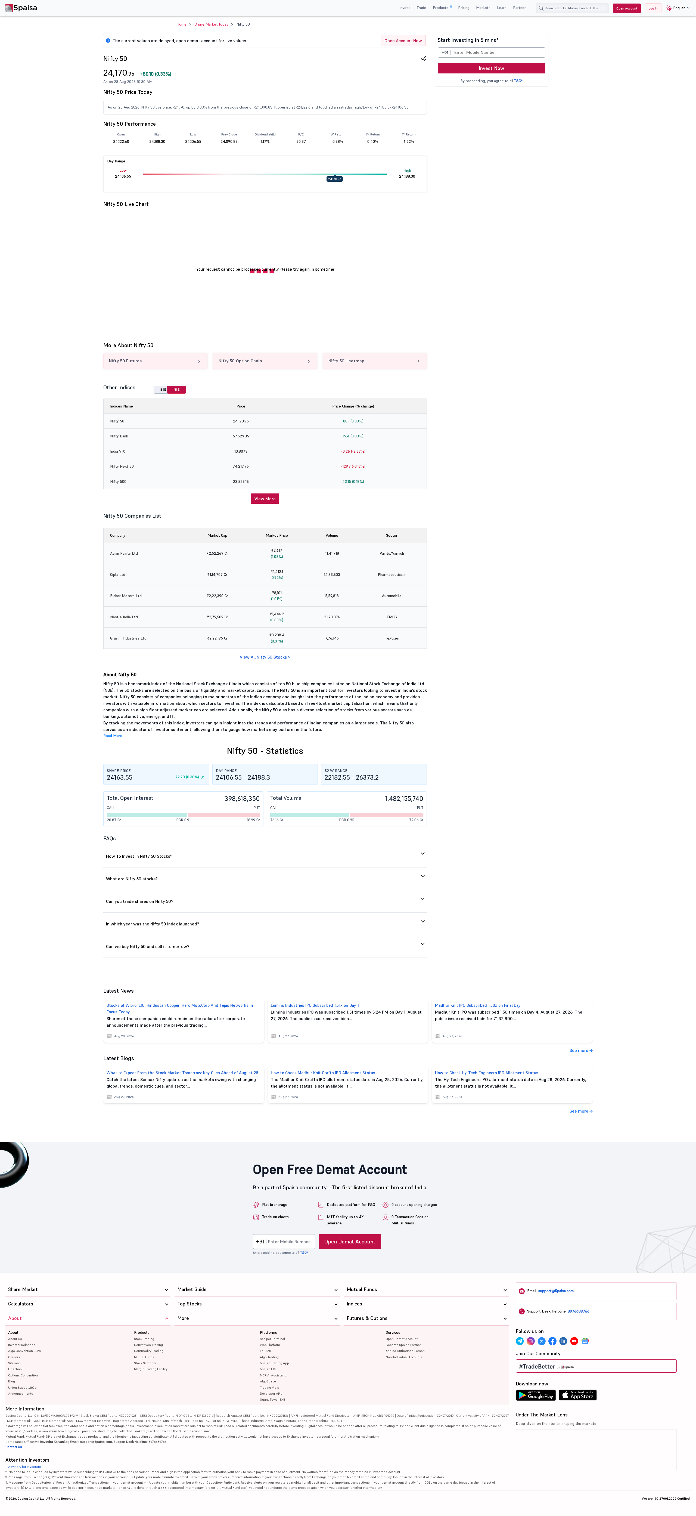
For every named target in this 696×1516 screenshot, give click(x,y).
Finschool (15, 1369)
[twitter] (541, 1341)
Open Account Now (403, 40)
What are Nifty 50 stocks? (132, 878)
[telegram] (520, 1341)
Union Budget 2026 (22, 1387)
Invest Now (491, 68)
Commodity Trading (148, 1351)
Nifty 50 (117, 421)
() (155, 74)
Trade (421, 7)
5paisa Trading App (274, 1363)
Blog (11, 1381)
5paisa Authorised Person (405, 1351)
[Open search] (541, 8)
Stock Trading (144, 1339)
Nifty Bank (119, 436)
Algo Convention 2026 (24, 1351)
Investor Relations (21, 1345)
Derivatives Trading (148, 1345)
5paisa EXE (268, 1369)
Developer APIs (271, 1393)
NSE (176, 389)
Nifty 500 (118, 481)
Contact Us (13, 1447)
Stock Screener (145, 1363)
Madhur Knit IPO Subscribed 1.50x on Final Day (478, 1005)
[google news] (585, 1341)
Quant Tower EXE (272, 1399)
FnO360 (265, 1351)
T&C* (518, 80)
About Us (15, 1339)
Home (182, 24)
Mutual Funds (144, 1357)
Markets (483, 7)
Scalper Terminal (272, 1339)
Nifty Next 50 (122, 466)
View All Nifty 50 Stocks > (265, 657)
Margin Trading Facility (150, 1369)
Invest (404, 7)
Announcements (20, 1393)
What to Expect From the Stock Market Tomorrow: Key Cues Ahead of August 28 (182, 1072)
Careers (14, 1357)
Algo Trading (269, 1357)
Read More (112, 735)
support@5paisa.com (556, 1290)
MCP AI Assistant (273, 1375)
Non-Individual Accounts (404, 1357)
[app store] (578, 1397)
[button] (676, 8)
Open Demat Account (349, 1241)
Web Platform (270, 1345)
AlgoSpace (268, 1381)
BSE (163, 389)
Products (441, 7)
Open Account (626, 8)
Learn (502, 7)
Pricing (464, 7)
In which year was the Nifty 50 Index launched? (152, 924)
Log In (653, 8)
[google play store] (536, 1397)
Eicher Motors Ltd (126, 595)
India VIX (117, 451)
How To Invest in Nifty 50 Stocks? (139, 856)
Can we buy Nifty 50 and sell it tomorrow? (147, 946)
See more (579, 1050)
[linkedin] (563, 1341)
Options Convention (23, 1375)
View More (265, 498)
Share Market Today (211, 24)
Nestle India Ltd (124, 617)
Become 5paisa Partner (403, 1345)
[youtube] (574, 1341)
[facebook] (552, 1341)
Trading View (269, 1387)
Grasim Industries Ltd (128, 638)
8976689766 (578, 1311)
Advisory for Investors (24, 1467)
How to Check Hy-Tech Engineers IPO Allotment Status (486, 1072)
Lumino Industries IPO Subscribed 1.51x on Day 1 (315, 1005)
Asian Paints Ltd (124, 553)
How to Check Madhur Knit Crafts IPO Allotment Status (323, 1072)
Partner (519, 7)
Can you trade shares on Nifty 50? (139, 901)
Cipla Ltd (117, 574)
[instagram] (531, 1341)
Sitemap (14, 1363)
